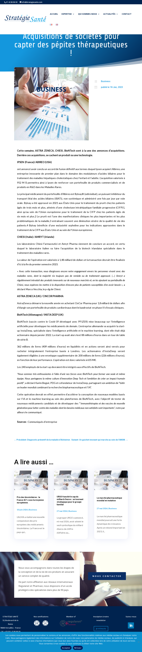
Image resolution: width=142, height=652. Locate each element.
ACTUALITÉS (109, 14)
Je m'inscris (101, 628)
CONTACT (126, 14)
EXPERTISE (67, 14)
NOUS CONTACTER (106, 576)
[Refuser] (138, 642)
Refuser (77, 648)
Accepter (66, 648)
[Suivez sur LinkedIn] (131, 625)
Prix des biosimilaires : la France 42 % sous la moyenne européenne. (30, 500)
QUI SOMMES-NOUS (87, 14)
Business (105, 81)
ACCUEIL (54, 14)
